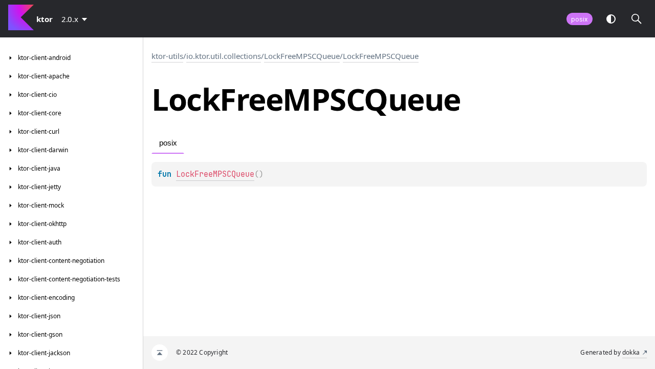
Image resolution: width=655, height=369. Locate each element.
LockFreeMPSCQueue (302, 56)
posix (579, 19)
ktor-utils (167, 56)
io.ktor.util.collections (223, 56)
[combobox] (76, 19)
